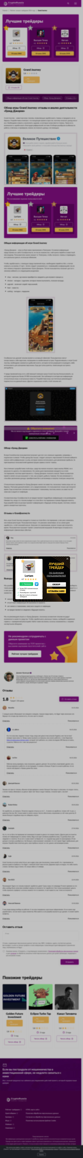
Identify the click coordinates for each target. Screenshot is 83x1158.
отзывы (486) (56, 591)
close (67, 559)
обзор (56, 584)
